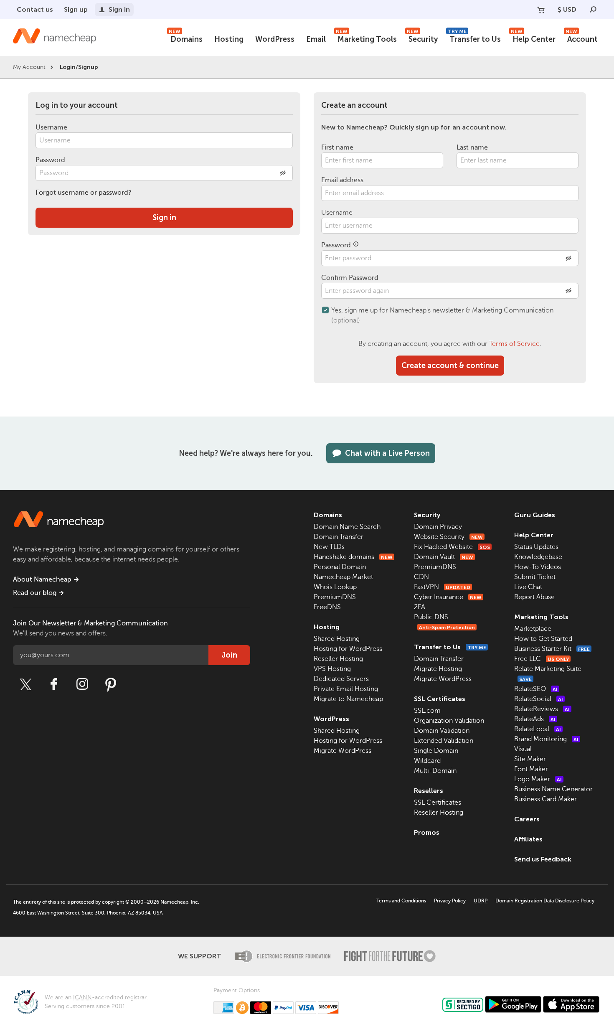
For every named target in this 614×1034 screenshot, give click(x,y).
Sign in (119, 9)
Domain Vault (443, 557)
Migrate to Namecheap (348, 699)
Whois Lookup (335, 587)
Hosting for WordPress (348, 649)
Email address (342, 180)
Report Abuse (534, 597)
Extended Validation (443, 740)
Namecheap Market (343, 577)
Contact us (35, 9)
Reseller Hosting (338, 659)
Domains (186, 38)
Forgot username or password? (84, 192)
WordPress (274, 39)
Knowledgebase (538, 557)
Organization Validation (449, 720)
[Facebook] (53, 684)
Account (582, 38)
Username (51, 127)
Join (229, 655)
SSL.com (427, 710)
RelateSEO (536, 689)
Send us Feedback (542, 859)
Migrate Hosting (438, 669)
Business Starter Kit (552, 649)
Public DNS (431, 617)
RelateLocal (537, 729)
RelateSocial (538, 699)
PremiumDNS (335, 597)
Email (316, 39)
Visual (523, 749)
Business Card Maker (545, 799)
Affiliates (528, 839)
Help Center (533, 38)
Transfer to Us (474, 38)
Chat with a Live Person (387, 453)
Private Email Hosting (346, 689)
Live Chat (528, 587)
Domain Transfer (338, 537)
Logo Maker (538, 779)
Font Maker (531, 769)
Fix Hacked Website (452, 547)
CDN (421, 577)
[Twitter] (25, 684)
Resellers (428, 791)
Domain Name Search (347, 527)
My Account (29, 67)
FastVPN (442, 587)
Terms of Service (514, 344)
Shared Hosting (337, 639)
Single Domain (436, 751)
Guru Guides (534, 515)
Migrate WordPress (342, 751)
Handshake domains (353, 557)
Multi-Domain (435, 771)
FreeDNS (327, 607)
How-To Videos (537, 567)
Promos (426, 832)
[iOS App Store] (571, 1004)
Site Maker (530, 759)
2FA (419, 607)
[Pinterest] (110, 684)
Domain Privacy (438, 527)
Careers (527, 819)
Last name (472, 147)
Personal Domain (340, 567)
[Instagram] (82, 684)
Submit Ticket (535, 577)
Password (50, 160)
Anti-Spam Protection (447, 627)
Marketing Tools (366, 38)
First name (337, 147)
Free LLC (541, 659)
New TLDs (329, 547)
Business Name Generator (553, 789)
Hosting (229, 39)
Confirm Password (349, 278)
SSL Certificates (439, 699)
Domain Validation (441, 730)
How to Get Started (543, 639)
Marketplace (532, 629)
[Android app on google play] (513, 1004)
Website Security (448, 537)
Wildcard (427, 761)
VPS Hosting (332, 669)
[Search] (593, 10)
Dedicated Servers (341, 679)
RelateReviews (542, 709)
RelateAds (535, 719)
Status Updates (536, 547)
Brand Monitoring (546, 739)
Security (422, 38)
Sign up (76, 9)
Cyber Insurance (448, 597)
